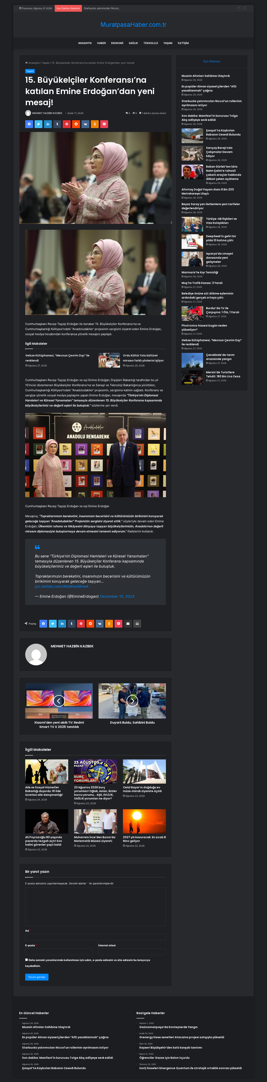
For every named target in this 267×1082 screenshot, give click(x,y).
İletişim (183, 43)
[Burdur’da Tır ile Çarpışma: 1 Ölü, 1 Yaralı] (192, 313)
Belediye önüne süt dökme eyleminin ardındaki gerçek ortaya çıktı (207, 296)
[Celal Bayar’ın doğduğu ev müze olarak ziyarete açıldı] (144, 771)
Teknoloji (150, 43)
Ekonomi (117, 43)
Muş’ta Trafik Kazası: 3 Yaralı (202, 283)
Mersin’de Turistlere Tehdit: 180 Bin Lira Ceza (223, 374)
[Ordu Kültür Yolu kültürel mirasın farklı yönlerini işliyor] (109, 360)
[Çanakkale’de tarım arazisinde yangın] (192, 360)
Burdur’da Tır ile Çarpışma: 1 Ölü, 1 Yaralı (222, 310)
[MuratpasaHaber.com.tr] (133, 24)
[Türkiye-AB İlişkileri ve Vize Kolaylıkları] (192, 224)
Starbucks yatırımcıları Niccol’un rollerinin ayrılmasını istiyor (119, 8)
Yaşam (167, 43)
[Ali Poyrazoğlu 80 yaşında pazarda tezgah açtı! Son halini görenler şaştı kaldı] (46, 821)
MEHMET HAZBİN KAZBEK (47, 113)
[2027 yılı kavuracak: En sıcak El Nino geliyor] (144, 821)
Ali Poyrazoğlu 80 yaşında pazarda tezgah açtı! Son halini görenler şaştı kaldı (43, 841)
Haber (101, 43)
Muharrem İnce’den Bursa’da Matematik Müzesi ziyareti (94, 839)
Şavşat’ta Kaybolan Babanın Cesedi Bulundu (223, 132)
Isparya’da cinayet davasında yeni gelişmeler (219, 258)
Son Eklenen (211, 61)
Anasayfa (85, 43)
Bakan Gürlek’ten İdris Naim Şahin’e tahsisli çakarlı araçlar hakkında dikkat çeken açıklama (223, 173)
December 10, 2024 (117, 596)
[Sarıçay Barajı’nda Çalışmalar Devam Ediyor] (192, 153)
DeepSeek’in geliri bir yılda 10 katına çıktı (221, 238)
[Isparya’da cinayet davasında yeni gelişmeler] (192, 259)
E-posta (31, 945)
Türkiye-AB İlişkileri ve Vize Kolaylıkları (221, 221)
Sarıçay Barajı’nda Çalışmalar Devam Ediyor (219, 152)
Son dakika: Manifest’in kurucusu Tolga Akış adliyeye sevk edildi (210, 118)
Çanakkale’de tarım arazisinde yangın (220, 357)
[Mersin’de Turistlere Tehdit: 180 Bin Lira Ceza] (192, 377)
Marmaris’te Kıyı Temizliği (200, 272)
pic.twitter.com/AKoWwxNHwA (62, 586)
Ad (28, 930)
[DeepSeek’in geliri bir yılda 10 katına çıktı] (192, 241)
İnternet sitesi (107, 945)
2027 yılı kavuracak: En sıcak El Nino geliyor (144, 839)
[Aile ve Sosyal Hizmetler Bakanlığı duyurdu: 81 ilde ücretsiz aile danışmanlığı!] (46, 771)
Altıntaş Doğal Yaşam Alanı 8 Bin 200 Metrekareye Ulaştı (208, 192)
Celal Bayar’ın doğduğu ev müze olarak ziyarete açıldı (142, 789)
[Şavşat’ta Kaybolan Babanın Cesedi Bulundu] (192, 135)
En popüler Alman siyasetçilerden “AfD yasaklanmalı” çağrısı (209, 88)
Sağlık (133, 43)
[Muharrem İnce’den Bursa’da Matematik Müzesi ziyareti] (95, 821)
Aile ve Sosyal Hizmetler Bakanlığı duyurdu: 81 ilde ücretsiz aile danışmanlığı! (44, 791)
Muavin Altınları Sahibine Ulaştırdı (206, 76)
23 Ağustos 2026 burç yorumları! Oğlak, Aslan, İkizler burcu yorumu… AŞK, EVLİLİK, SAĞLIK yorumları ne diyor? (95, 792)
